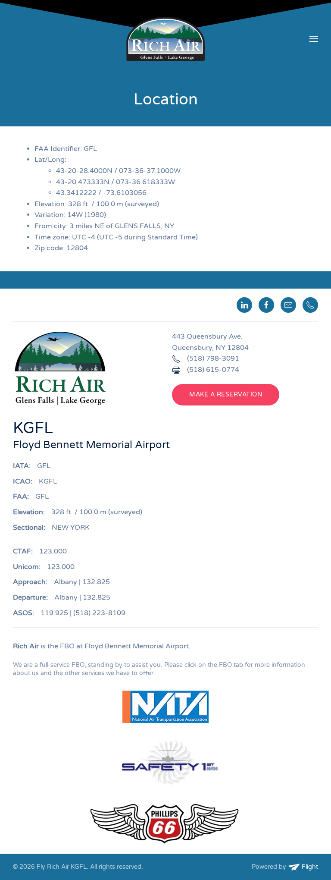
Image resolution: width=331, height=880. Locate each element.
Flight (309, 867)
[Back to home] (165, 38)
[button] (313, 38)
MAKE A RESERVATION (225, 394)
